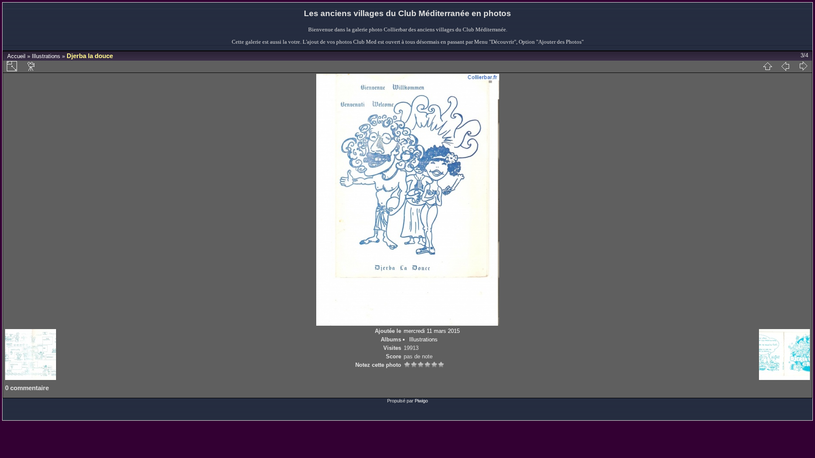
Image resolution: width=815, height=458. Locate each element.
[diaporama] (31, 66)
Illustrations (46, 56)
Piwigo (421, 400)
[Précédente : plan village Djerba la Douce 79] (785, 66)
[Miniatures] (767, 66)
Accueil (16, 56)
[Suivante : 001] (803, 66)
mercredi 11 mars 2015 (432, 331)
